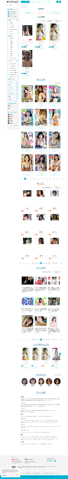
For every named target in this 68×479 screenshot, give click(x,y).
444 (46, 263)
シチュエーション (12, 93)
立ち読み (41, 48)
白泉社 (11, 51)
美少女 (23, 426)
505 (38, 339)
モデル (42, 436)
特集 (8, 108)
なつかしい (42, 426)
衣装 (9, 85)
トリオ (28, 432)
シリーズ (10, 82)
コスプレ (24, 416)
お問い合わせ (51, 473)
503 (32, 339)
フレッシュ (30, 422)
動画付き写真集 (38, 410)
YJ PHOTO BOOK (32, 404)
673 (56, 339)
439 (32, 263)
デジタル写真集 (12, 11)
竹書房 (26, 400)
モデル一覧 (15, 125)
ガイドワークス (27, 398)
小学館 (11, 40)
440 (35, 263)
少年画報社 (11, 42)
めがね (41, 416)
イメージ (10, 90)
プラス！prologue (32, 410)
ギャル (54, 422)
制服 (30, 416)
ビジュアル (10, 87)
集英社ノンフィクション (33, 406)
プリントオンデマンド (54, 410)
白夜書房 (11, 53)
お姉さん (30, 426)
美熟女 (36, 426)
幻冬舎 (48, 398)
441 (38, 263)
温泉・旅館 (46, 432)
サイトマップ (57, 473)
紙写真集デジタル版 (24, 410)
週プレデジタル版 (13, 13)
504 (35, 339)
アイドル (31, 436)
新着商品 (9, 105)
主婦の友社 (11, 38)
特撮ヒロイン (24, 439)
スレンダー (24, 420)
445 (49, 263)
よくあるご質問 (45, 473)
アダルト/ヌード (51, 439)
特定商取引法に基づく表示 (29, 473)
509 (49, 339)
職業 (9, 96)
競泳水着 (36, 416)
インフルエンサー (53, 438)
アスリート (44, 439)
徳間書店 (29, 400)
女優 (37, 436)
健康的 (23, 422)
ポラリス (27, 411)
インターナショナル (47, 422)
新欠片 (11, 49)
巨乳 (31, 420)
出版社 (10, 20)
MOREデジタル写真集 (13, 70)
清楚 (23, 427)
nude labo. (31, 411)
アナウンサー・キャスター (42, 438)
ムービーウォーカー (47, 400)
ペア (23, 432)
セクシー (57, 426)
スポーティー (38, 422)
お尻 (36, 420)
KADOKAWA (12, 27)
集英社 (51, 398)
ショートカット (43, 420)
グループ (34, 432)
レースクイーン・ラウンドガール (28, 438)
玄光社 (11, 31)
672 (53, 339)
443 (43, 263)
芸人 (38, 439)
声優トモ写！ (23, 411)
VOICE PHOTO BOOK (45, 410)
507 (53, 263)
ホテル (39, 432)
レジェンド (32, 439)
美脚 (51, 420)
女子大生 (54, 436)
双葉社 (11, 55)
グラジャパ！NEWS (13, 16)
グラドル (24, 436)
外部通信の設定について (38, 473)
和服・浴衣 (48, 416)
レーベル (10, 61)
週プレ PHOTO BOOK (13, 63)
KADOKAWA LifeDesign (13, 29)
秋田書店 (22, 398)
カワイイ (50, 426)
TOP (7, 5)
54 (56, 178)
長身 (56, 420)
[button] (60, 353)
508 (56, 263)
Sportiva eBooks (41, 406)
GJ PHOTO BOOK (39, 404)
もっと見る (58, 374)
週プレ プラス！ (12, 14)
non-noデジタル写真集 (13, 72)
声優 (48, 436)
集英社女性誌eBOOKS (13, 74)
